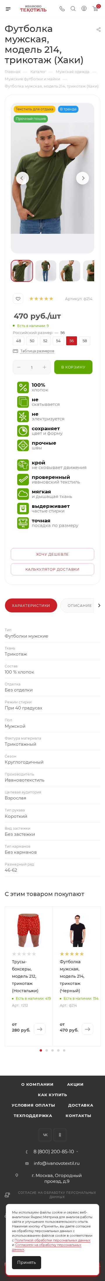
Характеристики (31, 605)
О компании (37, 1084)
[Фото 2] (45, 270)
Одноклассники (60, 1135)
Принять (26, 1262)
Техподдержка (33, 1115)
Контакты (78, 1115)
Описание (80, 605)
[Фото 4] (93, 270)
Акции (75, 1084)
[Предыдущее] (22, 178)
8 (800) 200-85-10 (54, 1151)
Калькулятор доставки (52, 569)
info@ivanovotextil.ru (57, 1163)
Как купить (52, 1094)
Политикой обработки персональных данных (52, 1240)
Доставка (80, 1105)
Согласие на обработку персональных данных (57, 1195)
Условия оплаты (33, 1105)
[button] (41, 1050)
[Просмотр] (52, 178)
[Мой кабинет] (84, 9)
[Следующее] (82, 178)
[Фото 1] (21, 270)
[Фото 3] (69, 270)
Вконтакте (45, 1135)
